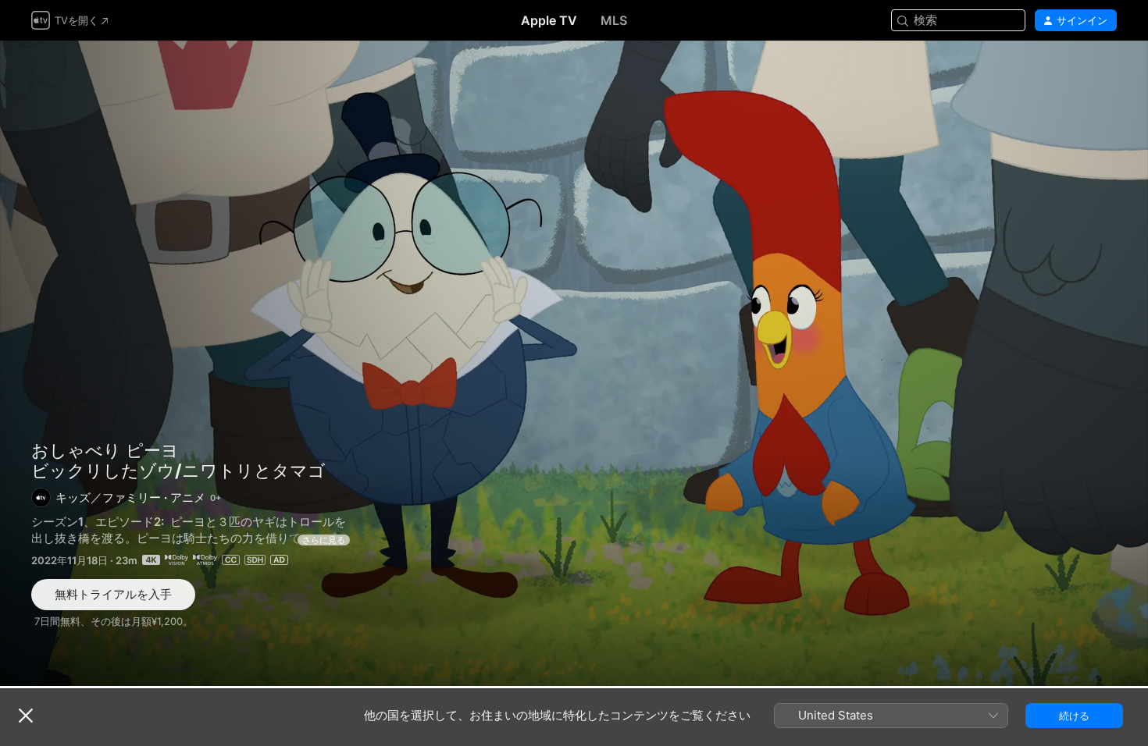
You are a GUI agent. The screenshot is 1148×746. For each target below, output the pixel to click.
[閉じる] (26, 716)
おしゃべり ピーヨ (105, 450)
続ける (1074, 715)
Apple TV (549, 20)
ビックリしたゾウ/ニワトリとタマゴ (574, 363)
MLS (614, 20)
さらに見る (323, 540)
